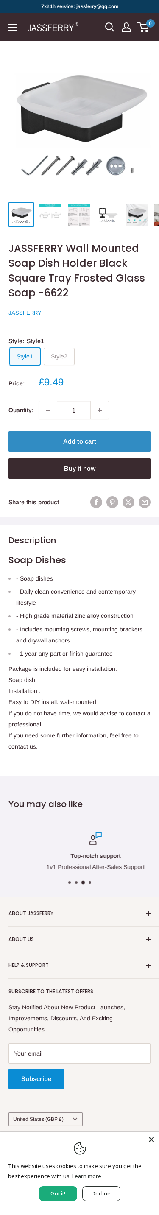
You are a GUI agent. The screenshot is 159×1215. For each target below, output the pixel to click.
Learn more (86, 1176)
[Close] (151, 1139)
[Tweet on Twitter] (128, 502)
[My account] (126, 27)
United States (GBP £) (38, 1119)
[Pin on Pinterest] (112, 502)
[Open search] (109, 27)
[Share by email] (145, 502)
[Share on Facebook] (96, 502)
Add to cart (79, 441)
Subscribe (36, 1078)
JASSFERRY (25, 313)
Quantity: (20, 410)
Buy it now (79, 468)
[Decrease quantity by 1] (48, 410)
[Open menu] (12, 27)
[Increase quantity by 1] (100, 410)
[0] (143, 27)
